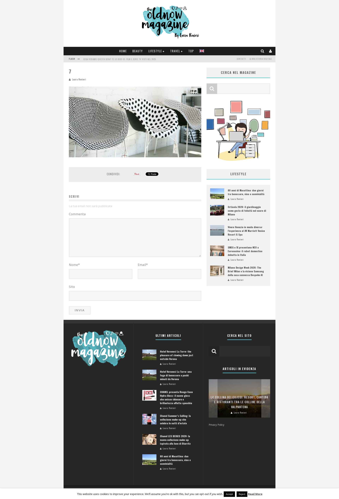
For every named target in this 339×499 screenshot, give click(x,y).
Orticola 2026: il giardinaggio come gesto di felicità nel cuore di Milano (247, 210)
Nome (74, 265)
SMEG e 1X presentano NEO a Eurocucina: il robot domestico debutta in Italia (245, 251)
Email (143, 265)
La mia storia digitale (260, 58)
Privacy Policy (216, 424)
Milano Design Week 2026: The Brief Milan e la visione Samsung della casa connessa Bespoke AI (246, 271)
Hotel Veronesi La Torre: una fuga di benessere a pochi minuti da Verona (176, 375)
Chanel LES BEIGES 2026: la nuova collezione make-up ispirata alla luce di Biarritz (175, 439)
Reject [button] (242, 494)
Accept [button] (229, 494)
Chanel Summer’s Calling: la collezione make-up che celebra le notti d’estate (175, 419)
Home (123, 51)
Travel (175, 51)
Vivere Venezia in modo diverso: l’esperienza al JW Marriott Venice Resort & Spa (246, 230)
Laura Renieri (79, 79)
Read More (255, 494)
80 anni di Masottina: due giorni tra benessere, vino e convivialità (246, 192)
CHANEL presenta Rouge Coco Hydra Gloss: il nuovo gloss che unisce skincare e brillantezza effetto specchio (176, 397)
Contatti (241, 58)
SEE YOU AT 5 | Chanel (94, 59)
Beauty (137, 51)
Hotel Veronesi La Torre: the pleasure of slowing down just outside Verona (176, 355)
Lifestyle (155, 51)
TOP (191, 51)
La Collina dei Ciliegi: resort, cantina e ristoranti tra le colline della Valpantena (239, 402)
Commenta (77, 214)
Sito (72, 286)
